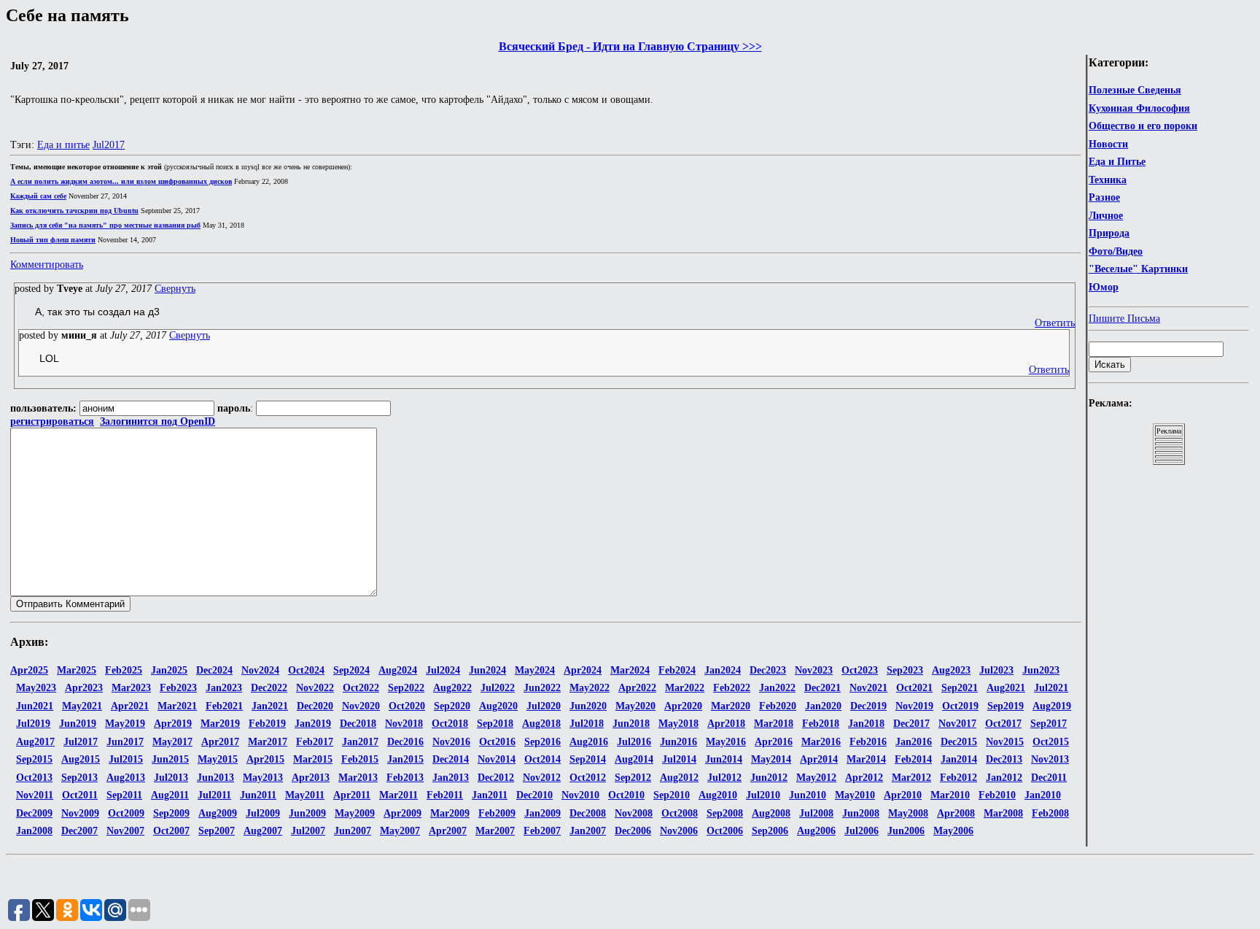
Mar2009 (450, 813)
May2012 (816, 777)
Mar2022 (684, 687)
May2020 (635, 706)
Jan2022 (777, 687)
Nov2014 (497, 759)
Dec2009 (34, 813)
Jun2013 (215, 777)
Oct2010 (626, 795)
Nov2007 (125, 830)
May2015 (218, 759)
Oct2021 (914, 687)
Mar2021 (177, 706)
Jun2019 (77, 723)
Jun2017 (125, 741)
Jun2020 (588, 706)
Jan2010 (1042, 795)
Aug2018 (541, 723)
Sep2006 (770, 830)
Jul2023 (996, 670)
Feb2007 (542, 830)
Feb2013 (405, 777)
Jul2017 (109, 144)
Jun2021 (34, 706)
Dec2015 (959, 741)
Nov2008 (634, 813)
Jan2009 (542, 813)
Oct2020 (407, 706)
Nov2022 (315, 687)
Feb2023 (178, 687)
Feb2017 (314, 741)
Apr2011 (351, 795)
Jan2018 (866, 723)
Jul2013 (171, 777)
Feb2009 (497, 813)
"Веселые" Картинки (1138, 268)
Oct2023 (859, 670)
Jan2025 (169, 670)
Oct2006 (725, 830)
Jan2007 (587, 830)
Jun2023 (1040, 670)
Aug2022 (452, 687)
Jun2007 (352, 830)
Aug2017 (35, 741)
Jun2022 (542, 687)
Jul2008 (816, 813)
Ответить (1055, 322)
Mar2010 (950, 795)
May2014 (771, 759)
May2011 (304, 795)
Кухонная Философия (1139, 108)
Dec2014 (450, 759)
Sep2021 (959, 687)
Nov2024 (260, 670)
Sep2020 (452, 706)
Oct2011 (80, 795)
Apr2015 (265, 759)
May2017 (172, 741)
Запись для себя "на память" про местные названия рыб (105, 225)
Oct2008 (679, 813)
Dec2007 (79, 830)
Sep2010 (671, 795)
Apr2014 (819, 759)
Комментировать (46, 264)
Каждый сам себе (38, 196)
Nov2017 (957, 723)
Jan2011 (490, 795)
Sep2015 (34, 759)
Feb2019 (267, 723)
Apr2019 (173, 723)
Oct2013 (34, 777)
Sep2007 (216, 830)
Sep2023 (905, 670)
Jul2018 (586, 723)
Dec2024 (214, 670)
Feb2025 (123, 670)
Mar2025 (76, 670)
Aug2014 (634, 759)
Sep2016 (542, 741)
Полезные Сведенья (1135, 90)
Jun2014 (723, 759)
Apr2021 (130, 706)
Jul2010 (763, 795)
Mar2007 (495, 830)
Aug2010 (718, 795)
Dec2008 (587, 813)
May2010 (855, 795)
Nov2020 (361, 706)
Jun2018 (631, 723)
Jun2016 (678, 741)
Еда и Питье (1117, 161)
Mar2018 (773, 723)
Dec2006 (633, 830)
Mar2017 (267, 741)
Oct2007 (171, 830)
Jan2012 (1004, 777)
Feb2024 (677, 670)
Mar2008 (1003, 813)
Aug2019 (1051, 706)
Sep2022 (406, 687)
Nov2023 (814, 670)
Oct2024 (306, 670)
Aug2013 (125, 777)
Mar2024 (630, 670)
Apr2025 (29, 670)
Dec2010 (534, 795)
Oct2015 (1050, 741)
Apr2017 (220, 741)
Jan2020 (823, 706)
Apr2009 (402, 813)
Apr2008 (956, 813)
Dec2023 (768, 670)
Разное (1104, 197)
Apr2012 (864, 777)
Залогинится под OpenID (157, 421)
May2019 (125, 723)
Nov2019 (914, 706)
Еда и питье (63, 144)
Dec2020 (315, 706)
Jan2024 (722, 670)
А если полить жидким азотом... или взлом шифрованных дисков (121, 181)
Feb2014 (913, 759)
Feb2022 (731, 687)
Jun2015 (170, 759)
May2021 (82, 706)
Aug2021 (1006, 687)
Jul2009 (263, 813)
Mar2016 (821, 741)
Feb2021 (224, 706)
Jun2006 (906, 830)
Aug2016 (588, 741)
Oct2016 (497, 741)
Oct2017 (1003, 723)
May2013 (263, 777)
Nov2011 (34, 795)
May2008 (908, 813)
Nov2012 (542, 777)
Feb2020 (777, 706)
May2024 (535, 670)
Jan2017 (360, 741)
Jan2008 (34, 830)
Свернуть (175, 288)
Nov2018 (404, 723)
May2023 (36, 687)
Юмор (1104, 287)
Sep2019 (1005, 706)
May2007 (400, 830)
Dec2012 (496, 777)
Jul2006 (861, 830)
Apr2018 (726, 723)
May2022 (589, 687)
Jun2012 (769, 777)
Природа (1109, 233)
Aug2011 (170, 795)
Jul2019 (33, 723)
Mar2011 (398, 795)
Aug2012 (679, 777)
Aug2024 (397, 670)
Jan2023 (224, 687)
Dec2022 (269, 687)
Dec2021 (822, 687)
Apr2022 (637, 687)
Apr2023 (84, 687)
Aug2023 (951, 670)
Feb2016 (868, 741)
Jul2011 (214, 795)
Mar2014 (866, 759)
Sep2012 (633, 777)
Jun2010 (807, 795)
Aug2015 (80, 759)
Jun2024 (487, 670)
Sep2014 (587, 759)
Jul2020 (543, 706)
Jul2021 (1051, 687)
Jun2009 (307, 813)
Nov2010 (580, 795)
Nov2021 (868, 687)
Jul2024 (443, 670)
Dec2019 (868, 706)
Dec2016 (405, 741)
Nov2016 (451, 741)
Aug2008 (771, 813)
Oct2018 (450, 723)
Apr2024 (583, 670)
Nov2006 (679, 830)
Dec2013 (1004, 759)
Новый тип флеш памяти (53, 240)
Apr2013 (311, 777)
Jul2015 (126, 759)
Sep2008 (725, 813)
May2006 (953, 830)
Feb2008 (1050, 813)
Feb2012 (958, 777)
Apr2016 (774, 741)
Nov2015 (1005, 741)
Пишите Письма (1124, 318)
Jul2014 (679, 759)
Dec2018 (358, 723)
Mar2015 (312, 759)
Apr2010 (903, 795)
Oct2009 (126, 813)
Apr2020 (683, 706)
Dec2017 (911, 723)
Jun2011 (258, 795)
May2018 (678, 723)
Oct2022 (361, 687)
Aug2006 (816, 830)
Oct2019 (960, 706)
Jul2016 (634, 741)
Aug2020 (498, 706)
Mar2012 (911, 777)
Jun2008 (860, 813)
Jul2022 (498, 687)
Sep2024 (351, 670)
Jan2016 (913, 741)
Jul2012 (724, 777)
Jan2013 (450, 777)
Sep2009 (171, 813)
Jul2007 (308, 830)
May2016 (726, 741)
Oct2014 (542, 759)
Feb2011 (445, 795)
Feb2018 (820, 723)
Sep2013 (79, 777)
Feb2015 (359, 759)
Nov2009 (80, 813)
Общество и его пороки (1143, 125)
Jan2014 (959, 759)
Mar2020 (730, 706)
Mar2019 (220, 723)
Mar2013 (358, 777)
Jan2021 (270, 706)
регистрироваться (52, 421)
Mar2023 (131, 687)
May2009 (355, 813)
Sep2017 (1048, 723)
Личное (1106, 215)
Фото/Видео (1116, 251)
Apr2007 (448, 830)
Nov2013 (1050, 759)
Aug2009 (217, 813)
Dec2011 (1049, 777)
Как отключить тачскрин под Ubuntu (74, 211)
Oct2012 (587, 777)
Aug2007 (263, 830)
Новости (1108, 144)
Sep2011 (124, 795)
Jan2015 (405, 759)
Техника (1108, 179)
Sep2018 (495, 723)
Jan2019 (313, 723)
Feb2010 (997, 795)
